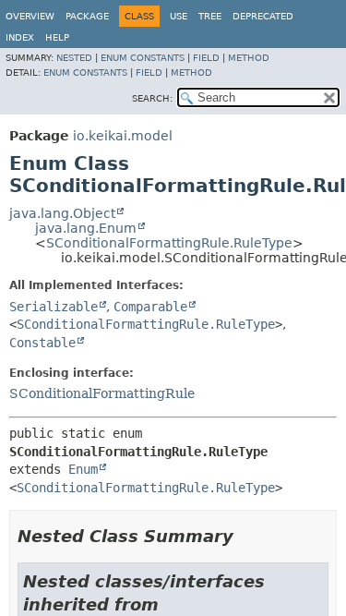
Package (87, 16)
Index (20, 37)
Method (248, 58)
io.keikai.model (123, 135)
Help (57, 37)
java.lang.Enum (86, 228)
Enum (83, 469)
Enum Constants (143, 58)
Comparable (150, 306)
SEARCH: (152, 98)
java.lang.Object (62, 213)
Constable (42, 342)
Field (206, 58)
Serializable (53, 306)
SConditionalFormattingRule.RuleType (169, 243)
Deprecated (263, 16)
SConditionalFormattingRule (102, 393)
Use (178, 16)
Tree (209, 16)
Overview (30, 16)
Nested (74, 58)
